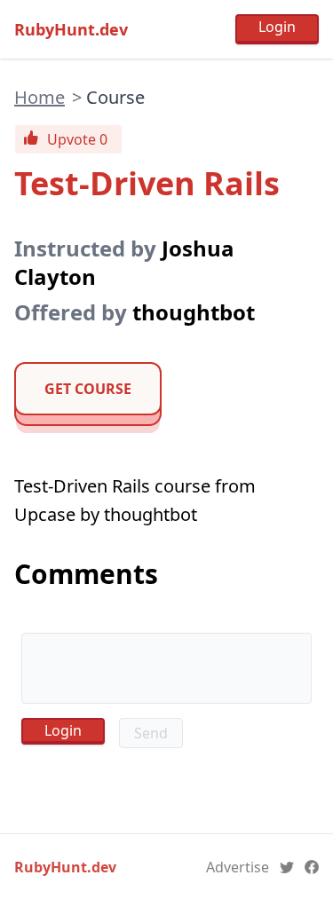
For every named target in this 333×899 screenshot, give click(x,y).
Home (39, 97)
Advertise (237, 867)
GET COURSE (87, 388)
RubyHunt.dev (71, 29)
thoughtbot (193, 312)
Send (151, 733)
